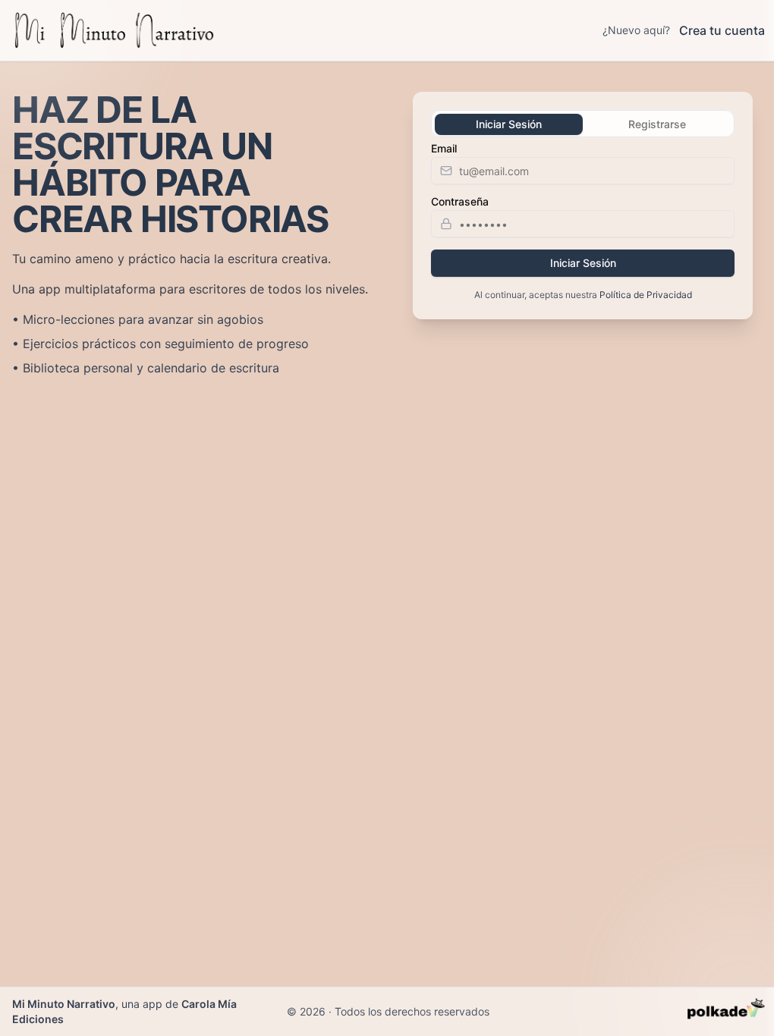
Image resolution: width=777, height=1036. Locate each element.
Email (444, 148)
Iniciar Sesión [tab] (509, 124)
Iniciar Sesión (583, 262)
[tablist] (583, 123)
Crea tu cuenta (722, 30)
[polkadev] (726, 1011)
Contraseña (460, 201)
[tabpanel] (583, 222)
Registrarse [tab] (657, 124)
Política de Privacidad (645, 294)
